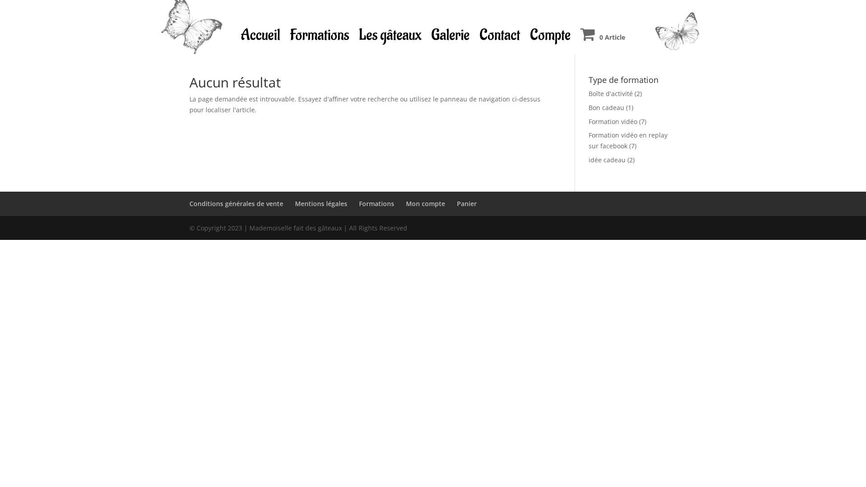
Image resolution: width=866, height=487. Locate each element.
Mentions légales (321, 203)
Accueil (260, 35)
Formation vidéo (613, 121)
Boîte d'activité (611, 93)
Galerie (450, 35)
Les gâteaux (390, 35)
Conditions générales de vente (236, 203)
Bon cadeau (606, 107)
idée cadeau (607, 160)
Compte (550, 35)
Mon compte (425, 203)
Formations (319, 35)
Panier (467, 203)
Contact (499, 35)
